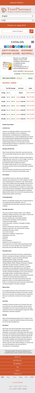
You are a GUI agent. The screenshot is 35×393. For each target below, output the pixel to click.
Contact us (17, 374)
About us (18, 357)
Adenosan (19, 78)
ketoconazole (28, 71)
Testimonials (17, 363)
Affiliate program (17, 382)
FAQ (17, 367)
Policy (17, 370)
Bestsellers (17, 360)
